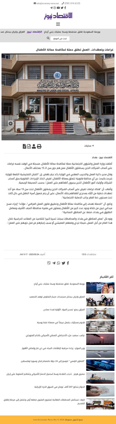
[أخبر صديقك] (34, 146)
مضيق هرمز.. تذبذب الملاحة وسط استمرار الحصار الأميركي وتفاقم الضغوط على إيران (45, 374)
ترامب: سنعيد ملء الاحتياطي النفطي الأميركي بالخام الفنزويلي (55, 335)
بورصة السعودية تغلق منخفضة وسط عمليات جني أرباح (81, 32)
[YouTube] (58, 7)
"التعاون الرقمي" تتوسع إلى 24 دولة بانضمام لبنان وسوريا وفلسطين (53, 361)
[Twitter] (62, 7)
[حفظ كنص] (24, 146)
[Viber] (49, 263)
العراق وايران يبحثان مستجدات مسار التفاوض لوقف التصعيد (57, 297)
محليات (87, 146)
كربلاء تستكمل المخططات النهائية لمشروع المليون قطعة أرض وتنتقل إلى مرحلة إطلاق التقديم (44, 402)
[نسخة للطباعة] (39, 146)
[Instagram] (54, 7)
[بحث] (48, 38)
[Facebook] (65, 7)
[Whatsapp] (58, 263)
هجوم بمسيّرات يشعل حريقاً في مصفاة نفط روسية (61, 323)
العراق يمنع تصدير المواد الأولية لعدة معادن (64, 310)
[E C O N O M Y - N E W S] (58, 17)
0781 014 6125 (72, 3)
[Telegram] (51, 7)
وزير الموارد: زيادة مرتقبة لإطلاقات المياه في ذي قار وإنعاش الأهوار (53, 348)
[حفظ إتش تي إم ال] (29, 146)
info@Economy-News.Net (48, 3)
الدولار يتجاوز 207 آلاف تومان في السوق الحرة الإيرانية (59, 387)
